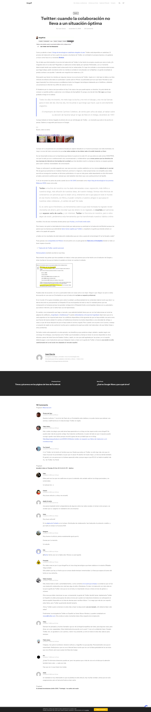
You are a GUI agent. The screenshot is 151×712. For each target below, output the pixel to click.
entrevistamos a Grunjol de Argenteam (87, 315)
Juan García (62, 29)
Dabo (44, 473)
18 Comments (88, 29)
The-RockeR (46, 447)
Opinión (76, 13)
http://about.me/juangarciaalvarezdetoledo (56, 361)
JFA (44, 656)
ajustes (87, 710)
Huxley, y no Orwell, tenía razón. (80, 222)
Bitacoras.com (47, 408)
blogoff (29, 3)
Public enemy (46, 640)
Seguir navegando (100, 709)
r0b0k (44, 673)
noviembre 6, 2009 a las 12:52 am (51, 492)
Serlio (46, 555)
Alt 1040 (73, 181)
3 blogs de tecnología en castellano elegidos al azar (68, 52)
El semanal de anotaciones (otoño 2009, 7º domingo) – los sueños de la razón (57, 688)
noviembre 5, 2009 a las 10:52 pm (51, 428)
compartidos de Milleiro (55, 241)
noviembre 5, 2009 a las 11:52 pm (51, 475)
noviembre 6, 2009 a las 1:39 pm (50, 516)
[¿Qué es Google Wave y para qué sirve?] (113, 383)
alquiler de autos (47, 501)
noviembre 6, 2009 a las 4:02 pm (50, 533)
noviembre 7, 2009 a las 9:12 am (50, 623)
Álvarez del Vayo (47, 413)
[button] (123, 3)
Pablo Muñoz (46, 426)
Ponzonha (45, 560)
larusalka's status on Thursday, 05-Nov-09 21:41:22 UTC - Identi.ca (54, 468)
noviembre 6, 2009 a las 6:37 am (50, 502)
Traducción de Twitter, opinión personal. (51, 248)
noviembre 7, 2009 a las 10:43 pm (51, 641)
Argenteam (54, 315)
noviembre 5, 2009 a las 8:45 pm (50, 415)
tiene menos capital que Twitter (72, 229)
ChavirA (45, 491)
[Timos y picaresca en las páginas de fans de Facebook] (38, 383)
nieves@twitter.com (49, 616)
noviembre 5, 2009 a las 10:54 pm (51, 449)
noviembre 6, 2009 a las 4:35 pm (50, 551)
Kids (44, 550)
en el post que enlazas (89, 584)
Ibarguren (45, 531)
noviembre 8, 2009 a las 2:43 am (50, 674)
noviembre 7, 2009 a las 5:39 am (50, 580)
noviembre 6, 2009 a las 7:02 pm (50, 562)
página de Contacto (52, 523)
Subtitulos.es (64, 315)
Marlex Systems (47, 579)
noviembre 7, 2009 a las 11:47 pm (51, 657)
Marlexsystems (41, 253)
